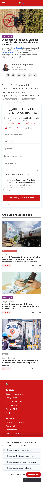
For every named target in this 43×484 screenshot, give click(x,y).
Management (11, 398)
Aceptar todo (34, 474)
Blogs (8, 413)
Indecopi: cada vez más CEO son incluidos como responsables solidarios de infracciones (20, 306)
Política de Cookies (17, 474)
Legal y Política (12, 405)
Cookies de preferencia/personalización (21, 462)
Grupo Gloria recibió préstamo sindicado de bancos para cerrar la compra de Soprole (21, 363)
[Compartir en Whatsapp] (13, 75)
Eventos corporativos (15, 422)
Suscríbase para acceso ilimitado (21, 123)
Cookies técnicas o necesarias (18, 450)
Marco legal (7, 36)
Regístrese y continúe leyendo (21, 198)
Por (23, 65)
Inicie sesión (30, 204)
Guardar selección (31, 480)
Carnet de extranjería (30, 128)
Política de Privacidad (25, 183)
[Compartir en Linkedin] (19, 75)
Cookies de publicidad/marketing (19, 468)
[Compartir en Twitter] (24, 75)
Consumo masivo (10, 251)
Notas (5, 354)
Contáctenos (11, 430)
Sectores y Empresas (14, 394)
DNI (10, 128)
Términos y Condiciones (27, 180)
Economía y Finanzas (15, 401)
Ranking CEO (11, 409)
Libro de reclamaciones (16, 433)
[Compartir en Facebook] (30, 75)
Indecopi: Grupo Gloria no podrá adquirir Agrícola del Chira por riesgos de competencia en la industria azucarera (21, 259)
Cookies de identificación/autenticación (21, 456)
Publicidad (10, 426)
